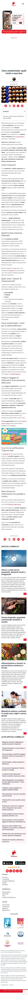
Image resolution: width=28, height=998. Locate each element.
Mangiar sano (14, 38)
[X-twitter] (17, 870)
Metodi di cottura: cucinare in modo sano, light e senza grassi (13, 713)
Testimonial (5, 894)
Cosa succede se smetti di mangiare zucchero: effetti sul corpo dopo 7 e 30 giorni (13, 756)
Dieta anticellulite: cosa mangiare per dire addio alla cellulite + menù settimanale (13, 782)
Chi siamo (5, 877)
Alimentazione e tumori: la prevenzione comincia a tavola (13, 665)
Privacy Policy (6, 905)
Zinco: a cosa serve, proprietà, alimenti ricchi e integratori (13, 572)
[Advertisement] (14, 55)
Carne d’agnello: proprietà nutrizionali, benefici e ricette (13, 619)
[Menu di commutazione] (23, 3)
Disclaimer (5, 884)
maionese (11, 270)
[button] (5, 106)
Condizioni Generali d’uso (9, 897)
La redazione (5, 879)
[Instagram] (10, 870)
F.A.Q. (3, 895)
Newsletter (5, 908)
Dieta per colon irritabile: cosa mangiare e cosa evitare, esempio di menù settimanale (13, 827)
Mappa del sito (6, 910)
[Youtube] (14, 870)
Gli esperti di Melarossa (8, 881)
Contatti (4, 882)
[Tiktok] (20, 870)
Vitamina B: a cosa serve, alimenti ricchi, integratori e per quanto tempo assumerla (13, 807)
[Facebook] (7, 870)
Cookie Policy (5, 906)
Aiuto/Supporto (6, 892)
